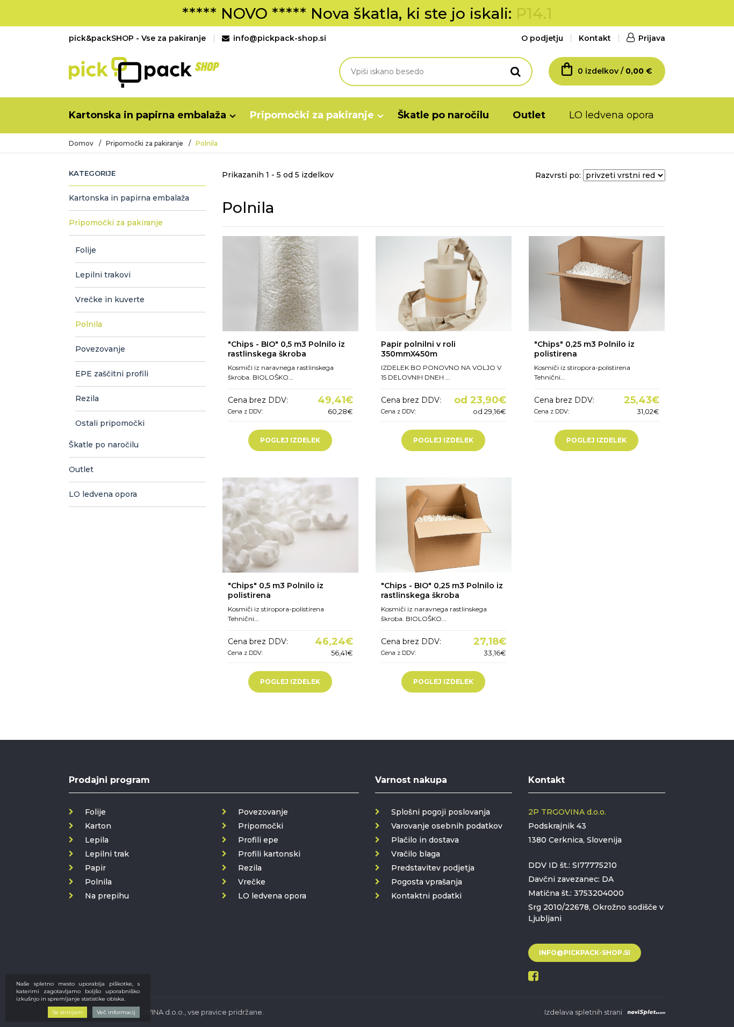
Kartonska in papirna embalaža (147, 115)
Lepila (97, 840)
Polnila (88, 324)
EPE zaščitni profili (111, 374)
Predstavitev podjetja (432, 868)
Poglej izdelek (290, 440)
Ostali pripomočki (110, 423)
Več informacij (116, 1012)
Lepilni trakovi (103, 275)
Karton (98, 826)
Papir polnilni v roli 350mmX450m (418, 349)
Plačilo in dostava (425, 840)
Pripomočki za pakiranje (312, 115)
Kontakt (595, 38)
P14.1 (534, 13)
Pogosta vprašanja (426, 882)
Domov (81, 143)
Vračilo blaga (415, 854)
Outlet (529, 115)
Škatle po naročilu (443, 115)
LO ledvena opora (611, 115)
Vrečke (251, 882)
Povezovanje (100, 349)
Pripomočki (260, 826)
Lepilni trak (107, 854)
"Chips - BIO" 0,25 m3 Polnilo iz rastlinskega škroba (442, 590)
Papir (95, 868)
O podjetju (542, 38)
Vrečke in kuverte (110, 299)
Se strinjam (67, 1012)
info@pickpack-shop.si (279, 38)
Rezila (87, 398)
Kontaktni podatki (426, 896)
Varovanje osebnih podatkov (446, 826)
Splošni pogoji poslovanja (440, 812)
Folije (85, 250)
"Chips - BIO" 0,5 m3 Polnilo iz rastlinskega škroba (286, 349)
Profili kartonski (269, 854)
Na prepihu (107, 896)
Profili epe (258, 840)
